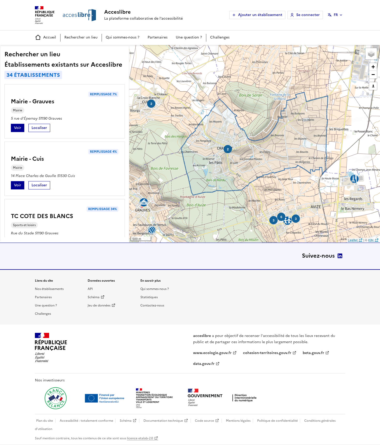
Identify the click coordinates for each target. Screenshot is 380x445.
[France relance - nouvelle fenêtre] (55, 398)
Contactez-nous (152, 305)
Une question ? (189, 37)
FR (336, 15)
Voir (19, 128)
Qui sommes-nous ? (122, 37)
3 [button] (274, 220)
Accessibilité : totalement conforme (86, 420)
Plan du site (44, 420)
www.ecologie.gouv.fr (212, 353)
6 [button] (281, 216)
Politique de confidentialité (277, 420)
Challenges (220, 37)
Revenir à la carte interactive (170, 51)
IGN (371, 240)
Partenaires (158, 37)
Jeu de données (99, 305)
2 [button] (228, 149)
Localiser (41, 128)
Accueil (49, 37)
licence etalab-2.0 (140, 438)
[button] (371, 53)
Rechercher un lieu (80, 37)
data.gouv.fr (204, 363)
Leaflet (353, 240)
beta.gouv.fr (313, 353)
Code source (204, 420)
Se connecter (308, 15)
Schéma (94, 297)
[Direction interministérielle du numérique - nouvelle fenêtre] (223, 398)
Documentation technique (163, 420)
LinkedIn (340, 256)
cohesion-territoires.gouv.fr (267, 353)
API (90, 289)
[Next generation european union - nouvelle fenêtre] (105, 398)
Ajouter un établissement (260, 15)
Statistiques (149, 297)
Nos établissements (49, 289)
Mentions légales (238, 420)
